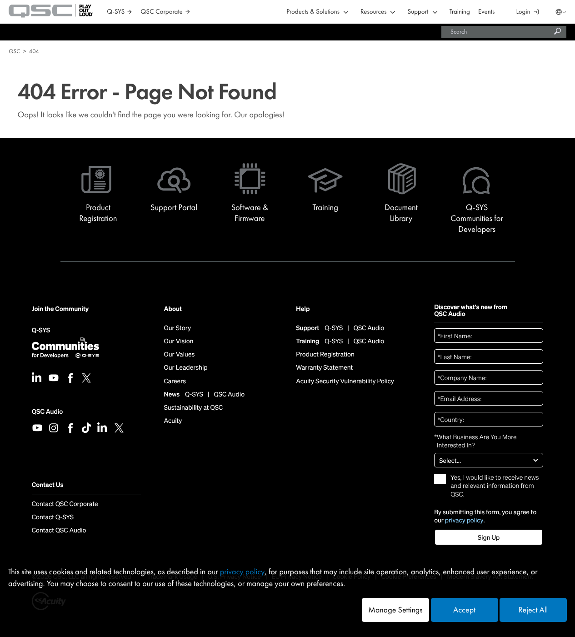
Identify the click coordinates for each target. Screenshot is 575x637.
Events (486, 12)
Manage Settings (395, 610)
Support (417, 12)
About (173, 309)
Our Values (179, 355)
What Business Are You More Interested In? (475, 441)
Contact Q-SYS (53, 517)
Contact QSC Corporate (65, 504)
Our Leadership (186, 368)
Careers (175, 381)
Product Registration (325, 355)
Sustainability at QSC (193, 408)
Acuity (173, 421)
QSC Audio (47, 411)
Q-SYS (41, 331)
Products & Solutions (313, 12)
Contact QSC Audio (59, 531)
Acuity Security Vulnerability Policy (345, 381)
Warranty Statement (324, 368)
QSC (14, 51)
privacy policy (464, 520)
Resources (373, 12)
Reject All (533, 610)
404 (34, 51)
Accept (464, 610)
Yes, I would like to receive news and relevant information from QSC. (494, 486)
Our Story (177, 328)
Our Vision (179, 341)
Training (460, 12)
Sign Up (489, 537)
